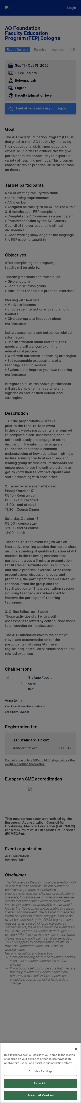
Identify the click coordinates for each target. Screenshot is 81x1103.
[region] (40, 1073)
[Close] (76, 1048)
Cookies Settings (40, 1071)
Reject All (40, 1083)
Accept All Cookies (40, 1095)
